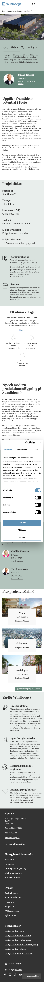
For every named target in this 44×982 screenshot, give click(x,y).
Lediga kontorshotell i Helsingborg (21, 945)
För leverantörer (12, 878)
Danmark (18, 970)
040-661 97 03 (16, 558)
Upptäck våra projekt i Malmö (28, 689)
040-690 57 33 (23, 81)
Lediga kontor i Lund (14, 931)
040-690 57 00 (11, 833)
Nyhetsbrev (10, 915)
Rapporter (10, 906)
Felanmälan (10, 864)
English (18, 964)
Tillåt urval (22, 530)
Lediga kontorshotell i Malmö (19, 954)
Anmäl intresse (17, 561)
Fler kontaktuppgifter (15, 844)
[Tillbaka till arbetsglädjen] (11, 4)
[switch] (38, 497)
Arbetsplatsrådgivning (15, 869)
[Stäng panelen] (40, 443)
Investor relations (13, 897)
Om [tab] (36, 449)
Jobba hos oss (11, 893)
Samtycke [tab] (8, 449)
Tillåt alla (22, 523)
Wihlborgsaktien (12, 911)
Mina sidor (10, 860)
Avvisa (22, 537)
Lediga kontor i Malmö (15, 949)
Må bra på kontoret (14, 873)
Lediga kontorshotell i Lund (18, 936)
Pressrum (9, 902)
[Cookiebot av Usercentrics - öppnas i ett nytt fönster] (26, 442)
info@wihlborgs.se (12, 838)
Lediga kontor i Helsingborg (18, 940)
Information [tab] (22, 449)
